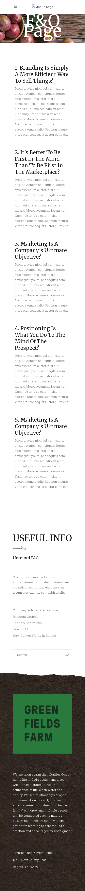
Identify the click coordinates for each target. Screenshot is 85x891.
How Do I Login (24, 629)
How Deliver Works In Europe (34, 636)
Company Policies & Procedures (36, 610)
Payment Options (25, 617)
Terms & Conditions (27, 623)
